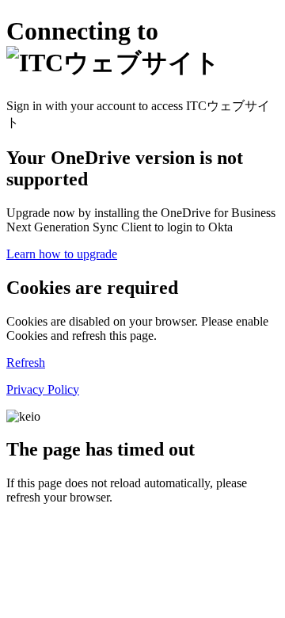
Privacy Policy (42, 389)
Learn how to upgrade (61, 254)
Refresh (25, 362)
